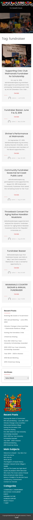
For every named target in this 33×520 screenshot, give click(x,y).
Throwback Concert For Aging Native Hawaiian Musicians (16, 214)
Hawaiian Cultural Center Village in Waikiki (15, 465)
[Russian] (28, 2)
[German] (14, 2)
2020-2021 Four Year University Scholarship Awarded (15, 348)
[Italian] (18, 2)
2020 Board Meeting (11, 358)
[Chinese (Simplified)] (4, 2)
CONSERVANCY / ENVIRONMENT (13, 490)
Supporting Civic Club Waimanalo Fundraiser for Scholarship (16, 73)
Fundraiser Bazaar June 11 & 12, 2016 (16, 111)
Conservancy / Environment (13, 479)
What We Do (8, 460)
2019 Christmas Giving (12, 362)
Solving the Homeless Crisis (14, 333)
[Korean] (23, 2)
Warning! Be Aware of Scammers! (16, 316)
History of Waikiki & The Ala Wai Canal (16, 477)
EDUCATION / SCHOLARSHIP (12, 492)
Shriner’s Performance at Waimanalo (16, 135)
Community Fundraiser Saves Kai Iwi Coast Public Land (16, 173)
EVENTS (6, 494)
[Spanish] (30, 2)
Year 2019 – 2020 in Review (13, 354)
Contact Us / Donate (10, 482)
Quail (16, 517)
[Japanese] (21, 2)
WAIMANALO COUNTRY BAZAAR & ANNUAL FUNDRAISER (16, 287)
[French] (11, 2)
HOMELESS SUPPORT (10, 498)
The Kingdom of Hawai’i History (13, 462)
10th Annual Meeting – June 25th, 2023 (16, 321)
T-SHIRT (6, 503)
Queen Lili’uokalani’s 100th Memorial (15, 471)
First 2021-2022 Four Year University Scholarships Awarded (15, 342)
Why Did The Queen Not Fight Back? (15, 468)
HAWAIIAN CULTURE (9, 496)
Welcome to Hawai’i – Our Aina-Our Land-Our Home (15, 454)
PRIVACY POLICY (9, 501)
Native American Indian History (13, 475)
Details (16, 93)
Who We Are (8, 457)
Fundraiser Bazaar (16, 250)
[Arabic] (2, 2)
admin (14, 98)
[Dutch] (6, 2)
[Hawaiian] (16, 2)
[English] (9, 2)
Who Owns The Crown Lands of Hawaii (16, 473)
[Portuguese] (25, 2)
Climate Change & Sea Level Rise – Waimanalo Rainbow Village (16, 327)
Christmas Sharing (10, 337)
